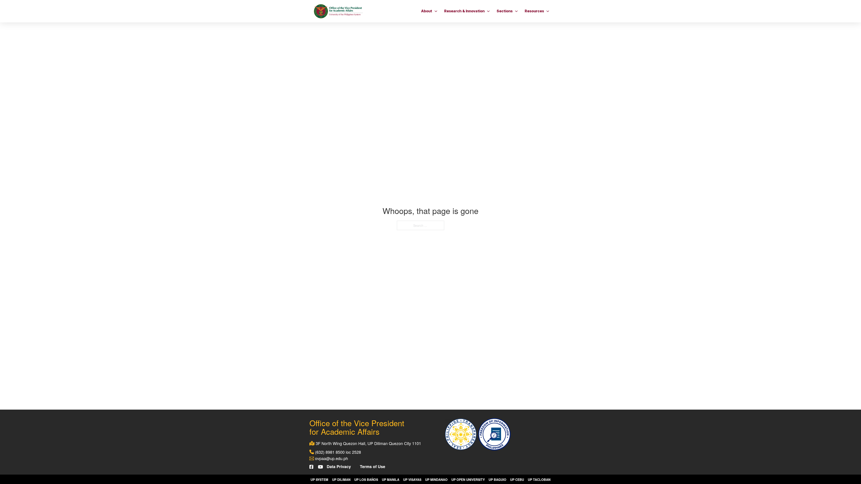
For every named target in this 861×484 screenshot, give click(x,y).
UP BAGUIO (497, 479)
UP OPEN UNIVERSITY (468, 479)
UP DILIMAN (341, 479)
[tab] (366, 197)
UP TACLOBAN (539, 479)
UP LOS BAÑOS (366, 479)
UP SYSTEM (319, 479)
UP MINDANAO (436, 479)
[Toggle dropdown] (435, 11)
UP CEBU (517, 479)
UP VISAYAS (412, 479)
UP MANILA (390, 479)
